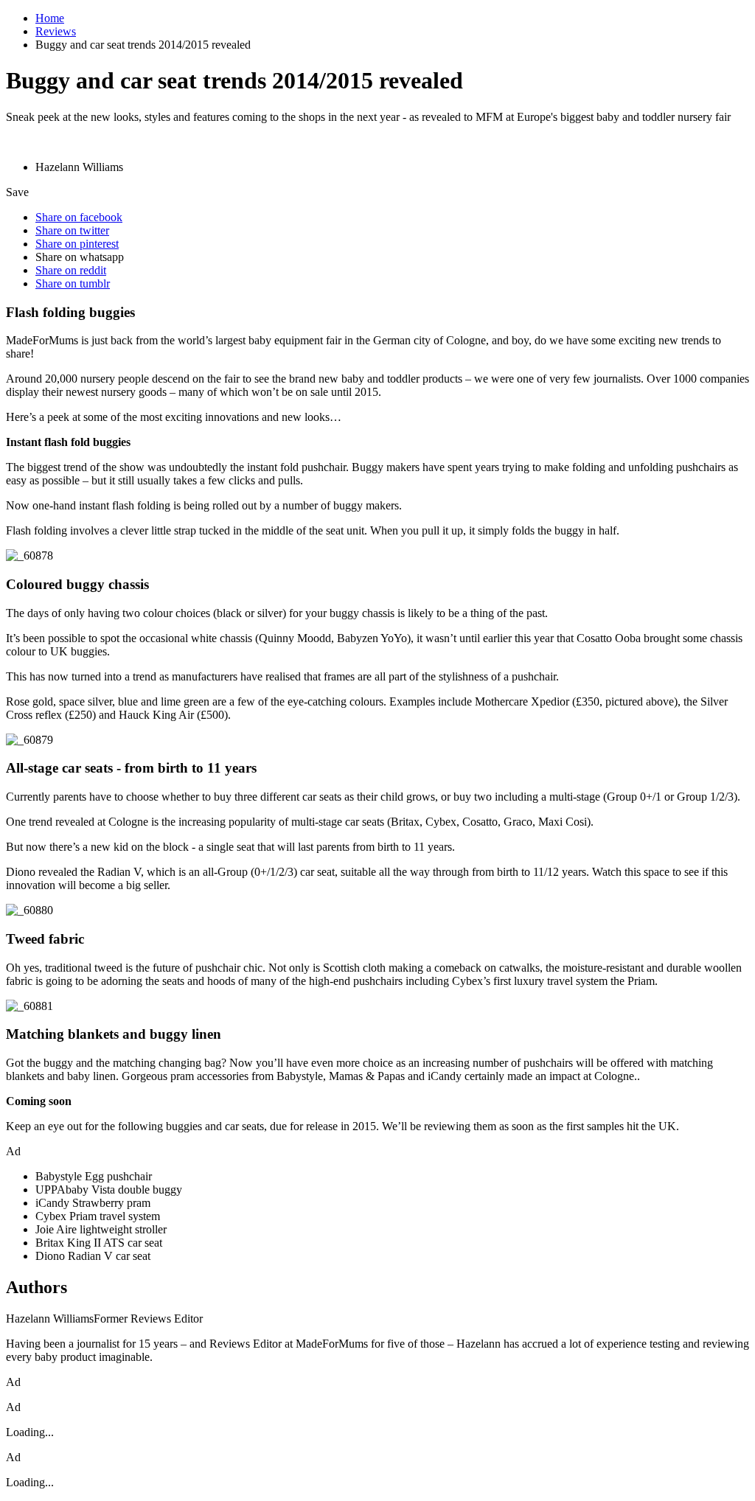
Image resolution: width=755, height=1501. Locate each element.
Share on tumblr (72, 283)
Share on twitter (72, 230)
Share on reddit (70, 270)
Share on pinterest (77, 243)
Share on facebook (78, 217)
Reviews (55, 31)
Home (49, 18)
